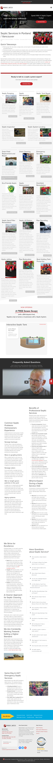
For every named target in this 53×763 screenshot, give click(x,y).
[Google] (25, 748)
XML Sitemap (47, 759)
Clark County (29, 715)
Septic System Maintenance (41, 729)
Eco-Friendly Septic (12, 212)
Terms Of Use (36, 759)
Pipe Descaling (47, 255)
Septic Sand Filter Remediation (9, 253)
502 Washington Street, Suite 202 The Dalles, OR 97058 (8, 737)
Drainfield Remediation (45, 216)
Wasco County (39, 717)
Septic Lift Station (30, 255)
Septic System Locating (45, 143)
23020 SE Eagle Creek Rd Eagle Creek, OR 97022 (7, 732)
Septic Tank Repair (46, 117)
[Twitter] (22, 748)
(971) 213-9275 (26, 2)
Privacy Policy (30, 759)
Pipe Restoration (30, 291)
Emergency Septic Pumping (41, 731)
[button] (51, 7)
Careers (37, 733)
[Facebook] (20, 748)
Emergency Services (46, 176)
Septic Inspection (21, 143)
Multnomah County (38, 715)
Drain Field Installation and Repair (8, 177)
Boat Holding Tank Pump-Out (44, 297)
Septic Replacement (29, 212)
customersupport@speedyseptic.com (9, 749)
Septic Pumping (12, 116)
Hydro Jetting (13, 300)
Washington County (21, 717)
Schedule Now (41, 21)
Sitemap (41, 759)
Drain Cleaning (30, 176)
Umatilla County (30, 717)
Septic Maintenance (29, 118)
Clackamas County (21, 715)
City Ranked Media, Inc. (30, 760)
